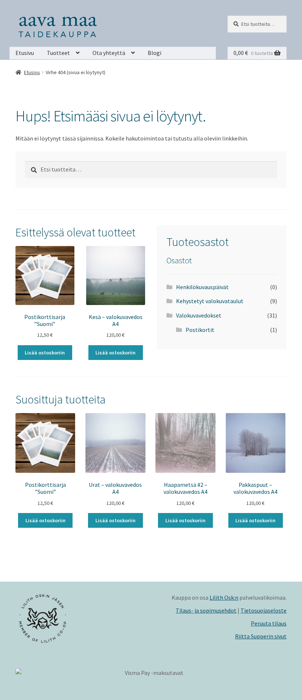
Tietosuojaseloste (263, 610)
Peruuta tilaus (269, 623)
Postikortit (200, 329)
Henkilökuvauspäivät (202, 287)
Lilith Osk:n (224, 597)
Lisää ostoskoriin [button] (45, 352)
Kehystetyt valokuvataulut (209, 301)
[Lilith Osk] (83, 618)
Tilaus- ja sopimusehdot (206, 610)
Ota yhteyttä (108, 52)
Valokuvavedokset (198, 315)
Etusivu (24, 52)
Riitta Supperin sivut (261, 636)
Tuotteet (58, 52)
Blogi (154, 52)
